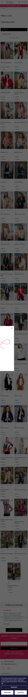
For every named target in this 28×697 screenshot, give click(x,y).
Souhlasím (20, 692)
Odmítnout (7, 692)
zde (2, 683)
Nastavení (14, 687)
